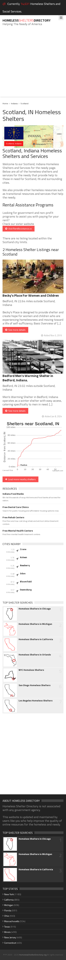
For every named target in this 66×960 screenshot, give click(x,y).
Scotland (24, 103)
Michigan (8, 905)
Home (5, 103)
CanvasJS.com (57, 471)
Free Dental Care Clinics (16, 507)
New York (9, 894)
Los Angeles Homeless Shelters (35, 700)
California (9, 899)
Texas (7, 926)
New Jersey (10, 937)
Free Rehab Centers (13, 517)
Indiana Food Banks (13, 493)
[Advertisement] (33, 64)
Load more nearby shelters (21, 479)
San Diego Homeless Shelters (34, 685)
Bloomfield (26, 581)
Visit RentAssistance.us (19, 228)
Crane (23, 549)
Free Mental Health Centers (18, 530)
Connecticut (10, 943)
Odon (23, 573)
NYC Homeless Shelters (31, 669)
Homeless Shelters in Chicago (35, 608)
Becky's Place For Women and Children (31, 295)
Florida (7, 910)
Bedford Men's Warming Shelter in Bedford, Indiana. (28, 378)
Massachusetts (11, 921)
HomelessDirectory (27, 20)
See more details (16, 330)
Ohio (6, 916)
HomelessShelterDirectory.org (32, 954)
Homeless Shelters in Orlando (35, 654)
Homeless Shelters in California (36, 639)
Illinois (7, 932)
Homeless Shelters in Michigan (35, 623)
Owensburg (26, 589)
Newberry (25, 565)
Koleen (23, 557)
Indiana (14, 103)
